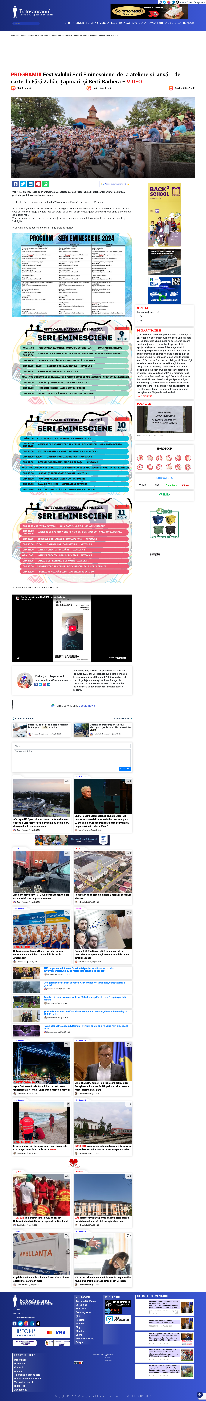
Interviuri (80, 1323)
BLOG (114, 23)
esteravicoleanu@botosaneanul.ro (53, 680)
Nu (140, 320)
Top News (79, 849)
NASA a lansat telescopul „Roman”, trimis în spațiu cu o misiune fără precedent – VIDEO (87, 1027)
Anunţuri (18, 1371)
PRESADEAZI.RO (109, 1354)
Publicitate (20, 1363)
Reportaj (80, 1320)
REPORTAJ (92, 23)
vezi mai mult (145, 396)
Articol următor (121, 718)
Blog (78, 1327)
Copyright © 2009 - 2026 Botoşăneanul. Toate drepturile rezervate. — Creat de (103, 1396)
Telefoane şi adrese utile (27, 1374)
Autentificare (186, 2)
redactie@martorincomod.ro (24, 1318)
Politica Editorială (85, 1338)
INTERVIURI (78, 23)
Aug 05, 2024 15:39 (184, 88)
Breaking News (84, 1312)
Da (140, 316)
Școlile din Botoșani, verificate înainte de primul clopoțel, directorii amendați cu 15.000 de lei (85, 1013)
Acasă (13, 35)
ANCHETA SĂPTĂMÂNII (145, 23)
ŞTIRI (67, 23)
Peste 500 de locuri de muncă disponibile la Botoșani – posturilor (48, 726)
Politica (79, 908)
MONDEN (104, 23)
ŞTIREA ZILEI (166, 23)
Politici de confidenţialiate (28, 1378)
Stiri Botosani (22, 35)
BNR (157, 485)
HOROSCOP (164, 448)
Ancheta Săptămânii (86, 1301)
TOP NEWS (124, 23)
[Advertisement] (103, 55)
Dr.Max (106, 1355)
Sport (16, 777)
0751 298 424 (18, 1314)
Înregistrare (199, 2)
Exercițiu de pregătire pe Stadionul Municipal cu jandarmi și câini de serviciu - (110, 727)
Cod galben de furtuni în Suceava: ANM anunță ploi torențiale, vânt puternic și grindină (84, 984)
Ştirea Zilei (81, 1305)
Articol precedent (24, 718)
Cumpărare (172, 485)
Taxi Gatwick (108, 1357)
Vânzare (186, 485)
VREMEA (164, 494)
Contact (18, 1367)
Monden (80, 1331)
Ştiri (78, 1316)
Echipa (79, 1342)
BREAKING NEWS (184, 23)
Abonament (20, 1389)
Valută (142, 485)
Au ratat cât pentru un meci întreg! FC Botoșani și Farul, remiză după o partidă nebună (85, 998)
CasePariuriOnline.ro (98, 1354)
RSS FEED (19, 1386)
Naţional (17, 1231)
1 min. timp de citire (102, 88)
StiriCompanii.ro (109, 1359)
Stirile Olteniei (108, 1360)
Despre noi (20, 1359)
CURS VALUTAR (164, 478)
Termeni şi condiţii (23, 1382)
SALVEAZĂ (124, 769)
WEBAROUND (144, 1396)
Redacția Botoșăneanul (49, 676)
